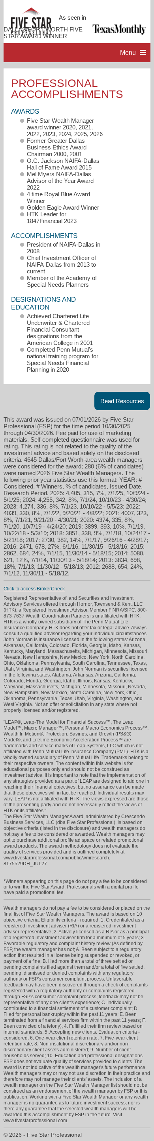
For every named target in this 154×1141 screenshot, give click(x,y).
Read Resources (122, 401)
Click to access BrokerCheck (34, 589)
